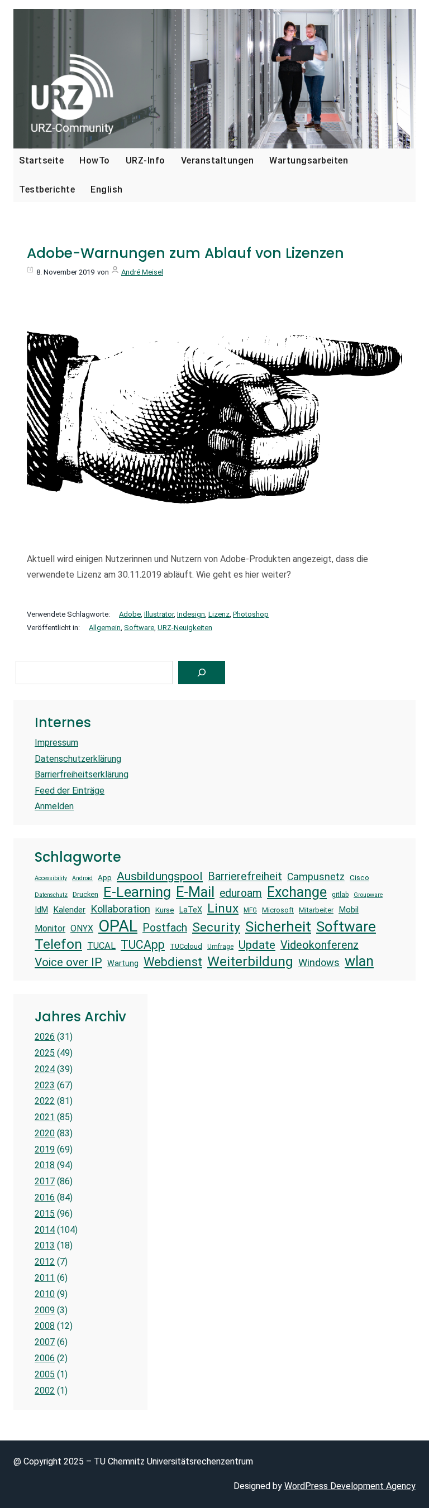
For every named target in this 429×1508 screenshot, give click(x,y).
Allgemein (105, 627)
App (105, 877)
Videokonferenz (319, 945)
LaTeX (190, 909)
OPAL (117, 925)
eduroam (241, 893)
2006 (45, 1358)
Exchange (297, 892)
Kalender (69, 910)
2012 (45, 1261)
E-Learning (137, 891)
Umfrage (220, 946)
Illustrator (159, 614)
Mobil (349, 910)
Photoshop (251, 614)
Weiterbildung (250, 961)
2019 (45, 1149)
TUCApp (143, 945)
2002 (45, 1390)
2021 (45, 1117)
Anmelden (54, 806)
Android (82, 878)
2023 (45, 1085)
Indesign (191, 614)
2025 (45, 1053)
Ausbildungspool (160, 876)
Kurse (164, 910)
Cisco (359, 877)
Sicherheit (278, 926)
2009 (45, 1310)
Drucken (85, 894)
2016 (45, 1197)
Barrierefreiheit (245, 876)
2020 (45, 1133)
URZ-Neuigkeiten (185, 627)
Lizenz (219, 614)
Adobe (130, 614)
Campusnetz (316, 876)
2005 (45, 1374)
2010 (45, 1294)
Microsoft (278, 910)
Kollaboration (120, 909)
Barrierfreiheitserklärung (81, 774)
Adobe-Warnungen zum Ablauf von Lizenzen (185, 253)
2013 (45, 1245)
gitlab (340, 895)
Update (257, 945)
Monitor (50, 928)
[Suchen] (201, 672)
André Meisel (142, 272)
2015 (45, 1213)
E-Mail (195, 891)
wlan (359, 961)
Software (139, 627)
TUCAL (101, 945)
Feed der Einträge (69, 790)
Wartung (123, 963)
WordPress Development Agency (350, 1486)
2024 (45, 1069)
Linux (223, 908)
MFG (250, 910)
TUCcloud (186, 946)
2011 (45, 1277)
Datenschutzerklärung (78, 758)
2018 (45, 1165)
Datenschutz (51, 895)
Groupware (368, 895)
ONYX (81, 928)
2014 (45, 1229)
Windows (319, 962)
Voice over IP (68, 962)
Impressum (56, 742)
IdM (41, 909)
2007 (45, 1342)
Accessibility (51, 878)
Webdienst (173, 962)
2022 (45, 1101)
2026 (45, 1036)
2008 (45, 1325)
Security (216, 927)
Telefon (58, 944)
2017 (45, 1181)
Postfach (164, 927)
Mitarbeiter (316, 910)
